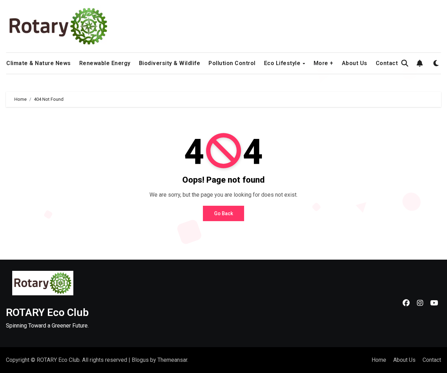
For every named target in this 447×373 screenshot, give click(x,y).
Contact (387, 63)
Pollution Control (232, 63)
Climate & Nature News (38, 63)
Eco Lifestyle (283, 63)
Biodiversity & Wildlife (169, 63)
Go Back (223, 213)
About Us (354, 63)
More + (324, 63)
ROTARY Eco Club (47, 312)
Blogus (140, 360)
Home (379, 360)
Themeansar (172, 360)
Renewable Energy (105, 63)
